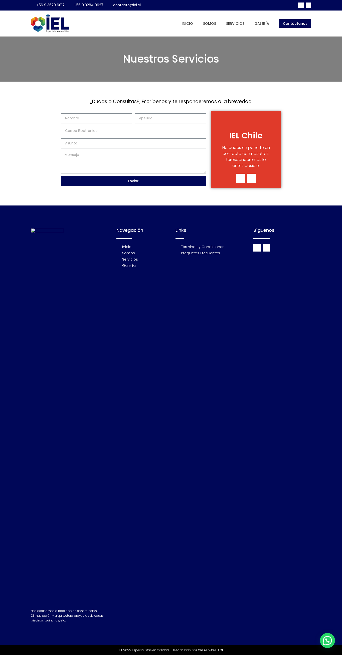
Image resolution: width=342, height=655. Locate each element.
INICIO (187, 23)
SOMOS (209, 23)
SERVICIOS (235, 23)
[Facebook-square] (300, 5)
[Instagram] (308, 5)
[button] (295, 23)
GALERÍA (261, 23)
